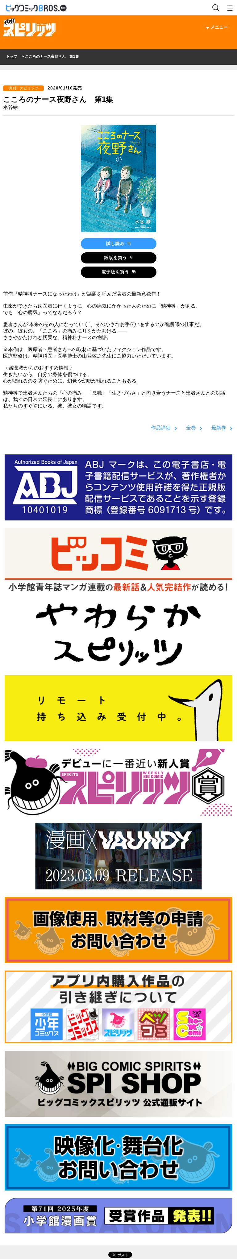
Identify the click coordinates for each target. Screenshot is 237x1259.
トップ (11, 56)
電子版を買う (116, 271)
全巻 (191, 427)
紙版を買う (116, 257)
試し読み (116, 243)
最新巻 (218, 427)
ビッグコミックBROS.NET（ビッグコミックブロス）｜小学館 (36, 8)
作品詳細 (161, 427)
